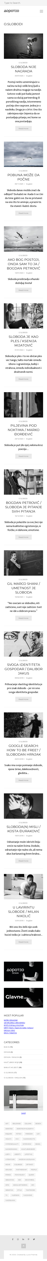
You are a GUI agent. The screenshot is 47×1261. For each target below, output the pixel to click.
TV (6, 1195)
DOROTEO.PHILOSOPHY (25, 1129)
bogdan (29, 76)
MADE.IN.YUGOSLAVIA (27, 1159)
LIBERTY (17, 1154)
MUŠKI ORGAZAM (10, 1020)
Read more (23, 128)
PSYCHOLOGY (20, 1175)
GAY (38, 1134)
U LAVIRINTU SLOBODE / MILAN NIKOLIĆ (23, 911)
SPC (32, 1185)
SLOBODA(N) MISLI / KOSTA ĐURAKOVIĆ (23, 829)
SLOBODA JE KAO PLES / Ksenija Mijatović (23, 341)
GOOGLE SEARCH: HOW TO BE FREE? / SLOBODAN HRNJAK (23, 750)
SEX (19, 1180)
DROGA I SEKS (9, 1030)
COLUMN (28, 1124)
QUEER (31, 1175)
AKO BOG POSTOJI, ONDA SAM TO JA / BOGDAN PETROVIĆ (23, 264)
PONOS (8, 1175)
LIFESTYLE (28, 1154)
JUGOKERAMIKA (11, 1149)
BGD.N (6, 1047)
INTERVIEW (27, 1144)
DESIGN (7, 1052)
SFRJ (7, 1185)
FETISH (18, 1134)
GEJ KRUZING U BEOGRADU (14, 1022)
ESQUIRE (8, 1134)
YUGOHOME (27, 1195)
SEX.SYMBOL (29, 1180)
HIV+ (17, 1139)
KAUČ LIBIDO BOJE (11, 1062)
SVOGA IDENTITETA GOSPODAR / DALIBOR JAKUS (24, 669)
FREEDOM (29, 1134)
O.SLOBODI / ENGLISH (13, 1077)
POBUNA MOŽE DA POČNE (23, 177)
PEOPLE (34, 1170)
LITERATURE (10, 1159)
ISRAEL (37, 1144)
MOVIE (7, 1164)
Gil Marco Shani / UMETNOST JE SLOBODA (23, 588)
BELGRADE (17, 1124)
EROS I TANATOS (10, 1033)
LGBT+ (7, 1154)
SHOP (23, 1113)
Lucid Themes (31, 1255)
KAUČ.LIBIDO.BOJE (28, 1149)
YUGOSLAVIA (10, 1200)
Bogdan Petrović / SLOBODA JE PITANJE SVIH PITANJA (23, 507)
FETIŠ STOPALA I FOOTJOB (14, 1025)
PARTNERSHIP (21, 1170)
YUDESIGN (15, 1195)
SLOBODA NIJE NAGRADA (23, 69)
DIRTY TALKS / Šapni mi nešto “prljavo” (19, 1028)
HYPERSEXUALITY (12, 1144)
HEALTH (8, 1139)
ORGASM (8, 1170)
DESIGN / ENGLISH (11, 1057)
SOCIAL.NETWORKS (20, 1185)
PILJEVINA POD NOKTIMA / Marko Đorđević (23, 430)
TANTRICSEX (30, 1190)
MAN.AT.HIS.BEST (11, 1067)
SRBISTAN (9, 1190)
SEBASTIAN (9, 1180)
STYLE (19, 1190)
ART (6, 1124)
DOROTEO (9, 1129)
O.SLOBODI (23, 62)
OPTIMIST (29, 1164)
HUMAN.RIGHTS (29, 1139)
